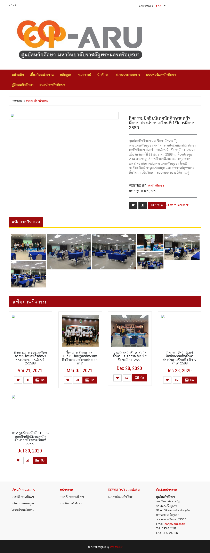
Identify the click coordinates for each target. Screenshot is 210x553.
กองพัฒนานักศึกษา (71, 503)
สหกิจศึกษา (156, 185)
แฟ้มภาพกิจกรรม (26, 221)
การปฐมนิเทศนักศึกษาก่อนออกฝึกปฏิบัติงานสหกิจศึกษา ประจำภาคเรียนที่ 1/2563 (30, 438)
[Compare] (142, 205)
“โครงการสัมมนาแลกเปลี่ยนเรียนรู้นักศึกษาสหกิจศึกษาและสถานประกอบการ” (80, 357)
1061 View (157, 205)
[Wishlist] (133, 205)
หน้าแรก (17, 101)
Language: (150, 5)
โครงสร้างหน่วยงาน (23, 510)
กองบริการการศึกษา (72, 497)
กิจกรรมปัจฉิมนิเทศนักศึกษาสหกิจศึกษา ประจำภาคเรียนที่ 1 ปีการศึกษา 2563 (179, 357)
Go (42, 380)
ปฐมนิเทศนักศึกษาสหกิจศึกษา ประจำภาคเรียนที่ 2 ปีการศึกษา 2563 (130, 356)
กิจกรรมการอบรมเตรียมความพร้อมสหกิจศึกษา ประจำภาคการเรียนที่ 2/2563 (30, 357)
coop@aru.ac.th (174, 524)
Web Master (116, 546)
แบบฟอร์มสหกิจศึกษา (121, 497)
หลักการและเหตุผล (23, 503)
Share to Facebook (177, 205)
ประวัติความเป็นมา (23, 497)
